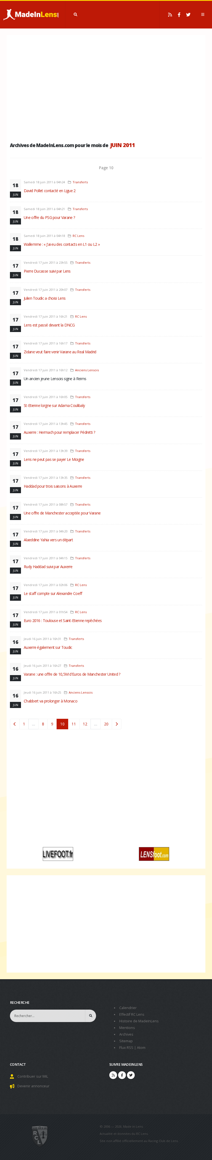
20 (106, 724)
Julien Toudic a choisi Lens (44, 298)
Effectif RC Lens (131, 1014)
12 (85, 724)
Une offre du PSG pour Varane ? (49, 217)
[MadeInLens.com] (40, 1136)
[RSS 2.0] (170, 15)
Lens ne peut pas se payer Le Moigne (54, 459)
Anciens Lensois (87, 370)
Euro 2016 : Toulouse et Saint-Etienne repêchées (63, 620)
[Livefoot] (58, 853)
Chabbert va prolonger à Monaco (50, 701)
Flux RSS (126, 1047)
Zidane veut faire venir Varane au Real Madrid (60, 351)
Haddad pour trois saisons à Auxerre (53, 486)
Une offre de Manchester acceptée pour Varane (62, 513)
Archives (126, 1034)
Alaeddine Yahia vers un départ (48, 539)
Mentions (127, 1027)
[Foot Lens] (154, 853)
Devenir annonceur (33, 1086)
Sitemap (126, 1041)
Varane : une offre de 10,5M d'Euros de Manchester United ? (72, 674)
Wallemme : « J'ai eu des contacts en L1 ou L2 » (62, 244)
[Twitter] (188, 15)
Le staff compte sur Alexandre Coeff (53, 593)
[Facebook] (179, 15)
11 (73, 724)
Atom (141, 1047)
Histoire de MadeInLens (139, 1021)
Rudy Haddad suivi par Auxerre (48, 566)
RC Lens (78, 236)
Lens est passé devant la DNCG (49, 325)
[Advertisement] (106, 87)
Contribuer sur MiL (32, 1076)
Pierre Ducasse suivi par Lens (47, 271)
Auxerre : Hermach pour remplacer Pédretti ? (59, 432)
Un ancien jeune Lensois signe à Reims (55, 378)
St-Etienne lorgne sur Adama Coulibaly (54, 405)
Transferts (80, 182)
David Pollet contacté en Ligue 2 (50, 190)
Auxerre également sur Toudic (48, 647)
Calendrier (128, 1007)
